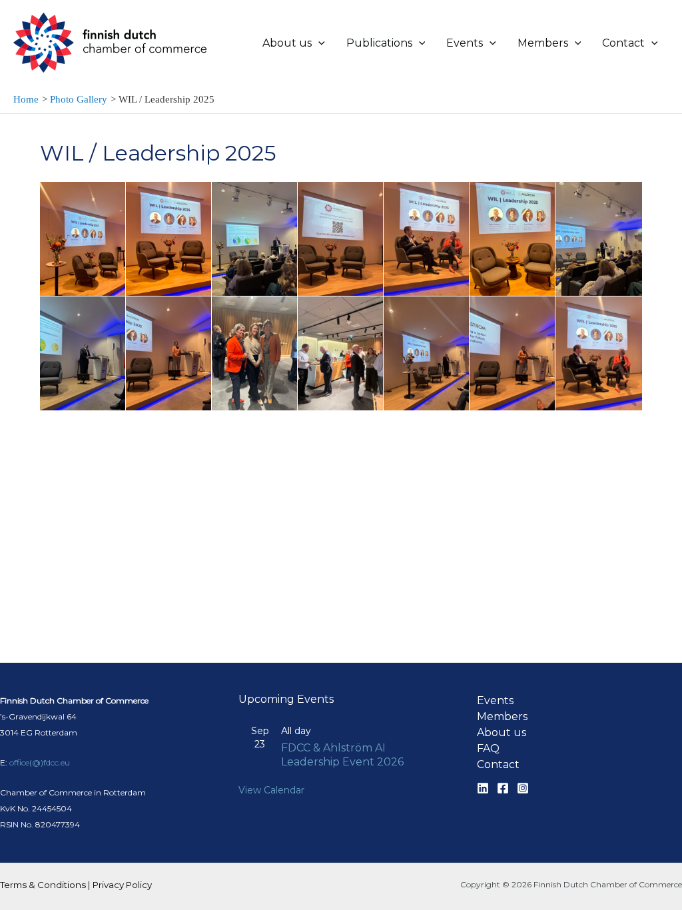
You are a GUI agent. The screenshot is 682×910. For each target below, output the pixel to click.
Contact (498, 764)
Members (502, 716)
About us (501, 732)
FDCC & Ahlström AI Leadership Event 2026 (342, 754)
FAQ (488, 748)
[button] (318, 43)
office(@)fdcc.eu (39, 762)
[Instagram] (523, 788)
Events (495, 700)
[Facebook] (503, 788)
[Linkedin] (483, 788)
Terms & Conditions (43, 884)
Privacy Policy (122, 884)
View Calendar (271, 790)
